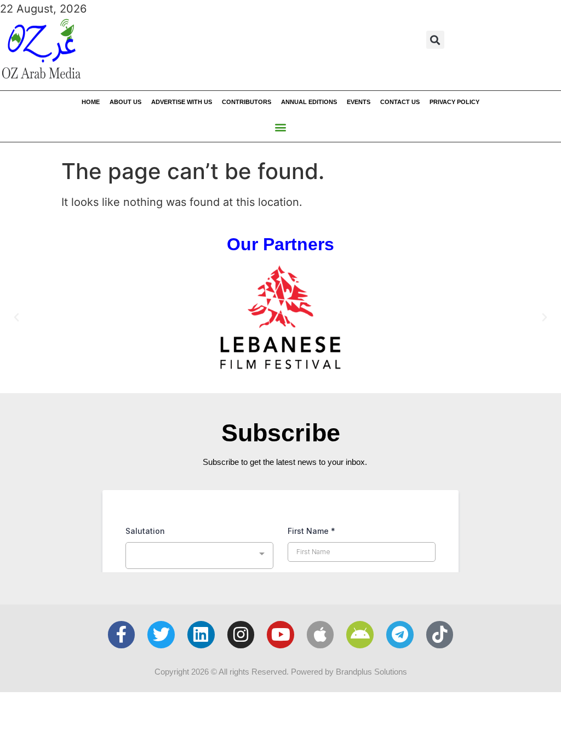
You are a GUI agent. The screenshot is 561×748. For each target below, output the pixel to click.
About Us (125, 102)
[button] (435, 40)
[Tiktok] (440, 634)
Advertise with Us (181, 102)
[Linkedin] (201, 634)
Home (91, 102)
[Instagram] (241, 634)
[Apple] (320, 634)
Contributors (246, 102)
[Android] (360, 634)
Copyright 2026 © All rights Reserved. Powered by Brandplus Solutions (280, 671)
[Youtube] (280, 634)
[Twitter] (161, 634)
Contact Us (400, 102)
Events (358, 102)
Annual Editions (309, 102)
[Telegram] (400, 634)
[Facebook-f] (121, 634)
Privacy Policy (454, 102)
